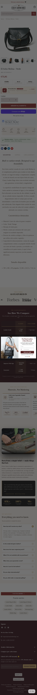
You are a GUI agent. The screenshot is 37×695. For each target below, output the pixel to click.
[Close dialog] (35, 338)
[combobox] (22, 349)
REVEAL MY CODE (27, 352)
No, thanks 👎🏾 (27, 356)
